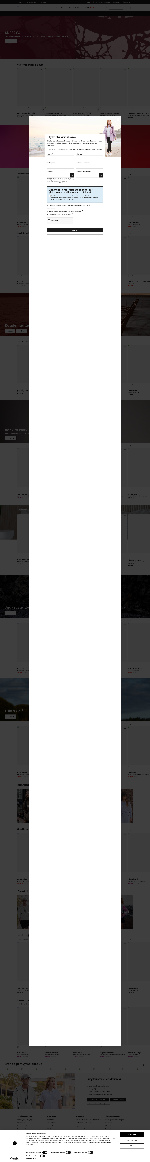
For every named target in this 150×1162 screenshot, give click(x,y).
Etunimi (49, 154)
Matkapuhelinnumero (83, 163)
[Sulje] (118, 119)
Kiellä (132, 1146)
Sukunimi (79, 154)
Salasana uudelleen (83, 172)
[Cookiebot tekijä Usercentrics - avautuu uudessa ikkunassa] (14, 1158)
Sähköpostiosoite (53, 163)
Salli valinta (132, 1140)
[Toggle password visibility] (72, 175)
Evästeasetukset (106, 1142)
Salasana (50, 172)
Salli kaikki (132, 1134)
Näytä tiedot (30, 1158)
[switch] (68, 1152)
